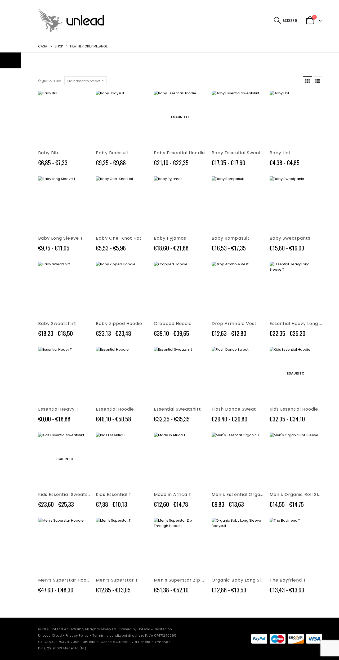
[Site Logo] (71, 20)
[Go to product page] (64, 117)
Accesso (290, 20)
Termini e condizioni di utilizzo (118, 635)
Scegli (82, 99)
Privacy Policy (77, 635)
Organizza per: (50, 80)
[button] (277, 20)
